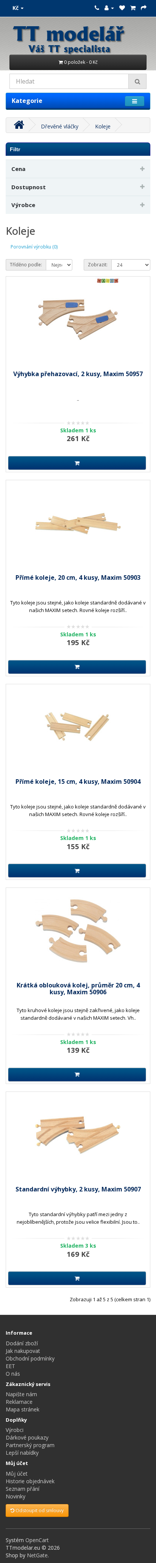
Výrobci (14, 1429)
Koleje (103, 126)
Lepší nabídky (22, 1452)
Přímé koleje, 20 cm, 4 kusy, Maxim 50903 (78, 577)
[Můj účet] (109, 7)
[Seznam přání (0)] (122, 7)
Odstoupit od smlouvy (39, 1510)
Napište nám (21, 1394)
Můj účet (17, 1473)
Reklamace (19, 1401)
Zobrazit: (98, 264)
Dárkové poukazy (27, 1437)
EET (10, 1366)
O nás (13, 1373)
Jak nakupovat (23, 1350)
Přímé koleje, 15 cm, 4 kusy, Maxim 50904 (78, 781)
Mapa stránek (22, 1409)
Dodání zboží (22, 1343)
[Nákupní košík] (133, 7)
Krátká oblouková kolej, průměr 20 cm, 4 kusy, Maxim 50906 (78, 988)
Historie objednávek (30, 1481)
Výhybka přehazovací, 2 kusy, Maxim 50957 (78, 374)
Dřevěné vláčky (59, 126)
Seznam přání (22, 1488)
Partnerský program (30, 1445)
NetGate (37, 1555)
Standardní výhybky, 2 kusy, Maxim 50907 (78, 1189)
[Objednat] (144, 7)
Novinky (15, 1496)
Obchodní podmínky (30, 1358)
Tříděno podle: (26, 264)
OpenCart (37, 1540)
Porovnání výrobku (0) (34, 247)
